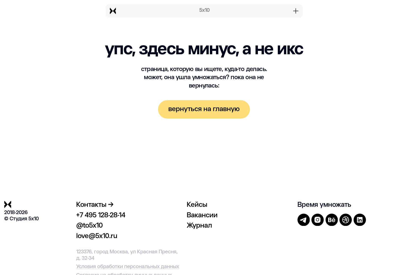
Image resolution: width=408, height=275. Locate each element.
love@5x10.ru (96, 236)
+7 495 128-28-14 (100, 215)
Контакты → (94, 205)
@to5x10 (89, 226)
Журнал (199, 226)
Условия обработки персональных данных (127, 266)
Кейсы (197, 205)
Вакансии (202, 215)
